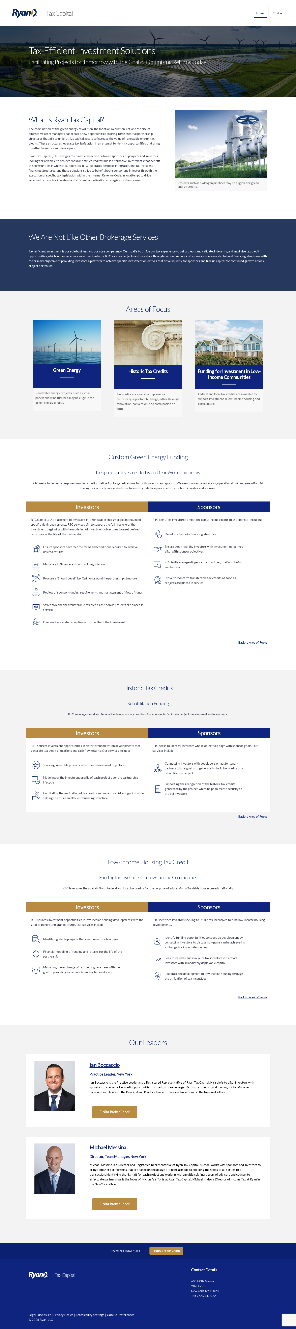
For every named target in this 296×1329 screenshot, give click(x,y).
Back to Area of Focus (252, 642)
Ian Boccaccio (105, 1065)
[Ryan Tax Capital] (38, 13)
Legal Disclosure (40, 1315)
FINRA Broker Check (166, 1250)
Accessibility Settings (90, 1315)
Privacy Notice (63, 1315)
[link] (54, 1086)
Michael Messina (108, 1147)
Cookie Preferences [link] (120, 1315)
